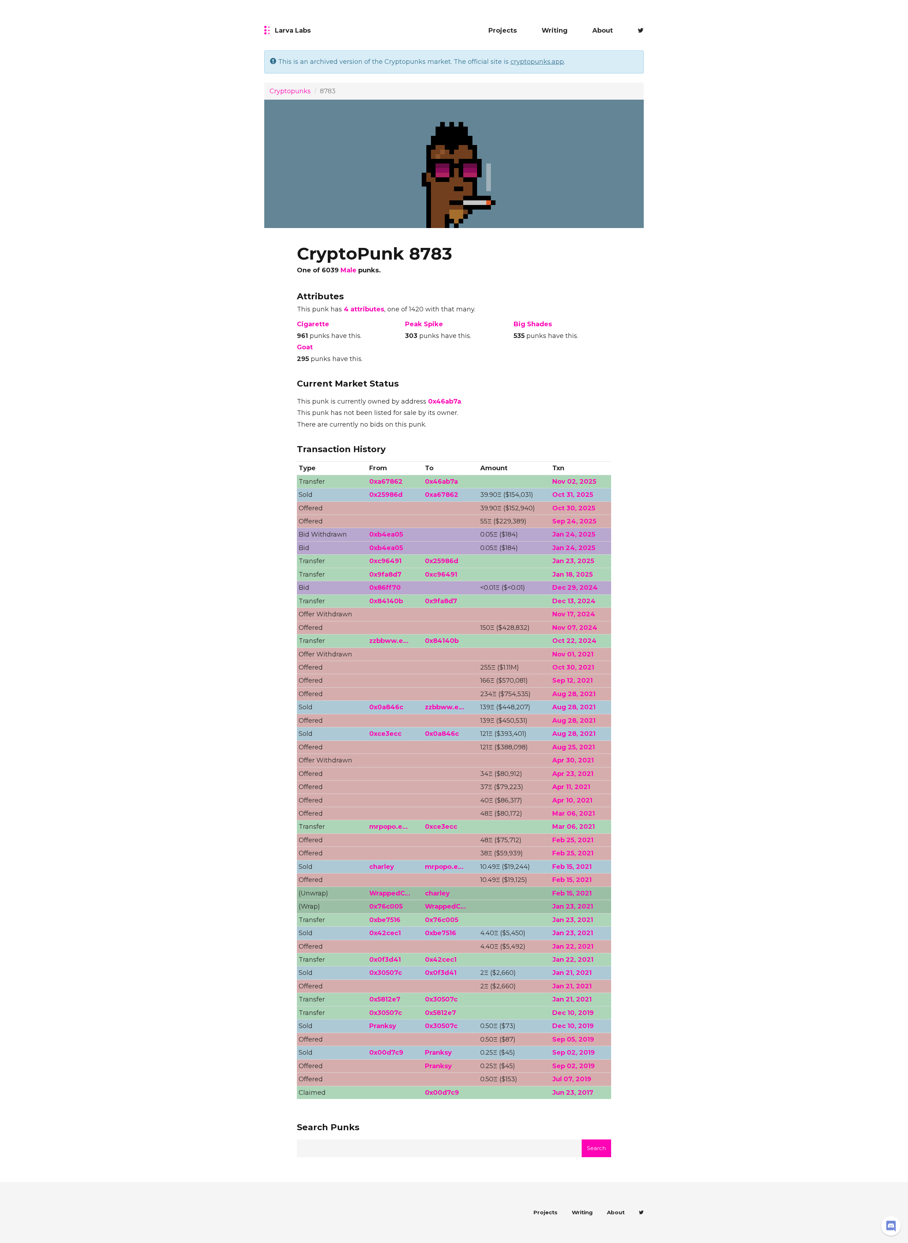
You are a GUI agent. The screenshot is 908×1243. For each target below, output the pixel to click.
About (602, 30)
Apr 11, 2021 (571, 787)
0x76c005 (386, 906)
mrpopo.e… (388, 827)
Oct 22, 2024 (574, 641)
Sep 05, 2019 (573, 1039)
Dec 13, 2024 (574, 601)
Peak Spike (424, 324)
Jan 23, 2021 (572, 906)
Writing (555, 30)
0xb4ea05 (386, 534)
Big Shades (533, 324)
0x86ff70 (385, 588)
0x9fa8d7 (385, 574)
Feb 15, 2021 (572, 867)
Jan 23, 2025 (573, 561)
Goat (305, 347)
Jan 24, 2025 (573, 534)
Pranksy (382, 1026)
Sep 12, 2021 (572, 680)
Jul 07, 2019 (571, 1079)
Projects (502, 30)
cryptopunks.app (537, 62)
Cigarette (313, 324)
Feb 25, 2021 (572, 840)
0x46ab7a (444, 401)
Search (596, 1148)
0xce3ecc (385, 734)
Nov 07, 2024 (574, 628)
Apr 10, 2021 (572, 800)
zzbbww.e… (389, 641)
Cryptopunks (290, 91)
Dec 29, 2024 (575, 588)
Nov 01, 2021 (572, 654)
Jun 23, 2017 (572, 1093)
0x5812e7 (384, 999)
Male (348, 270)
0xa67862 (386, 481)
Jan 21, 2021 (572, 973)
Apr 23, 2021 (572, 774)
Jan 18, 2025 (572, 574)
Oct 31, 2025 (572, 495)
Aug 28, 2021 (574, 694)
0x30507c (385, 973)
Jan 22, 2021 (572, 946)
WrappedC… (389, 893)
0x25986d (386, 495)
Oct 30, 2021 (573, 667)
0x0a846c (386, 707)
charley (381, 867)
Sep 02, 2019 (573, 1052)
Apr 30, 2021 (573, 760)
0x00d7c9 (386, 1052)
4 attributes (364, 309)
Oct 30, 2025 (573, 508)
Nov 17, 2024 (573, 614)
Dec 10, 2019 (573, 1013)
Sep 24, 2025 (574, 521)
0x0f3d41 (385, 960)
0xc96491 (385, 561)
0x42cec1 (385, 933)
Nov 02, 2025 (574, 481)
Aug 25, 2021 (573, 747)
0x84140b (386, 601)
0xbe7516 (384, 920)
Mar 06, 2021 (573, 813)
